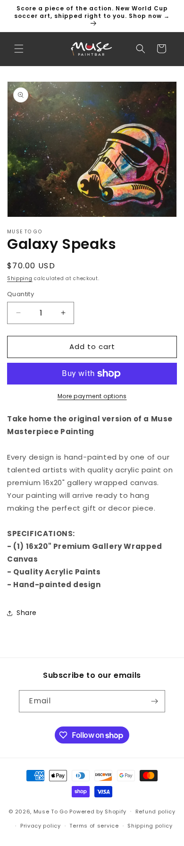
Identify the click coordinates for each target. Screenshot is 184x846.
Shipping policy (150, 825)
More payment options (92, 396)
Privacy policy (40, 825)
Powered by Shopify (97, 811)
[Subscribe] (154, 701)
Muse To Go (50, 811)
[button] (18, 48)
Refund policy (155, 811)
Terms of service (93, 825)
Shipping (20, 278)
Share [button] (27, 612)
